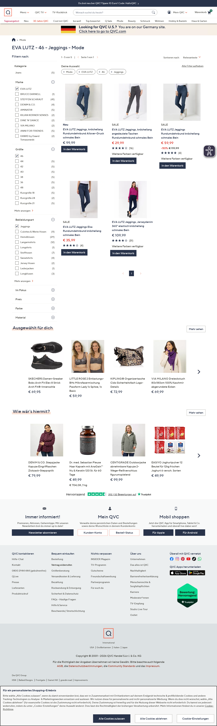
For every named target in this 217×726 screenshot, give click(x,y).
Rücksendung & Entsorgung (66, 587)
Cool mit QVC (60, 20)
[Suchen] (154, 12)
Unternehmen (137, 559)
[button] (174, 12)
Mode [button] (69, 71)
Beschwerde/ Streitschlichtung (68, 610)
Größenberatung (60, 570)
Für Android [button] (190, 532)
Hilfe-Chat (18, 559)
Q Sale (108, 20)
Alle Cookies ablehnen (153, 718)
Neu (26, 20)
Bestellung (57, 559)
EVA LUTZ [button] (87, 71)
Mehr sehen (196, 329)
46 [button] (103, 71)
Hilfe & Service (59, 605)
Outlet (133, 614)
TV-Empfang (137, 603)
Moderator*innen (139, 597)
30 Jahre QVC (40, 20)
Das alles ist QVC (139, 564)
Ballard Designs (26, 680)
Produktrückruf (20, 593)
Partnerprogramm (100, 582)
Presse (15, 582)
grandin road (66, 680)
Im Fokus (20, 290)
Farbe (19, 308)
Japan (124, 647)
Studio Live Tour (139, 609)
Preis (18, 299)
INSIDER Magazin (100, 559)
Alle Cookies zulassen (112, 718)
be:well (77, 20)
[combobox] (111, 12)
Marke (19, 82)
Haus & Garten (199, 20)
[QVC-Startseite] (13, 40)
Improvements (81, 680)
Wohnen (159, 20)
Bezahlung (57, 582)
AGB (60, 666)
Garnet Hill (53, 680)
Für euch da (97, 587)
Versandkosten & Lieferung (65, 576)
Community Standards (121, 666)
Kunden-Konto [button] (93, 532)
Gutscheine (97, 570)
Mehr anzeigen (22, 210)
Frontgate (40, 680)
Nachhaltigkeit (138, 570)
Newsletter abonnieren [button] (43, 532)
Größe (19, 149)
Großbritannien (104, 647)
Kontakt (16, 564)
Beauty (132, 20)
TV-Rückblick (59, 12)
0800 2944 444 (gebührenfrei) (29, 570)
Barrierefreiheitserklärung (144, 576)
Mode (120, 20)
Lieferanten (18, 587)
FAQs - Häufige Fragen (63, 599)
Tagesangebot (11, 20)
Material (20, 317)
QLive (15, 576)
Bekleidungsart (24, 219)
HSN (14, 680)
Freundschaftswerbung (103, 576)
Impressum (153, 666)
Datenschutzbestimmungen (85, 666)
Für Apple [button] (158, 532)
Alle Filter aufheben (192, 65)
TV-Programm (98, 564)
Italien (117, 647)
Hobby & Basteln (178, 20)
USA (92, 647)
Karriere (134, 591)
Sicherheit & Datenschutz (64, 593)
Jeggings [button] (118, 71)
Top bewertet (93, 20)
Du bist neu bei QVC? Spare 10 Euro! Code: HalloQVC (107, 3)
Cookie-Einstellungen (195, 718)
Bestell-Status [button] (124, 532)
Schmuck (145, 20)
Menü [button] (23, 12)
